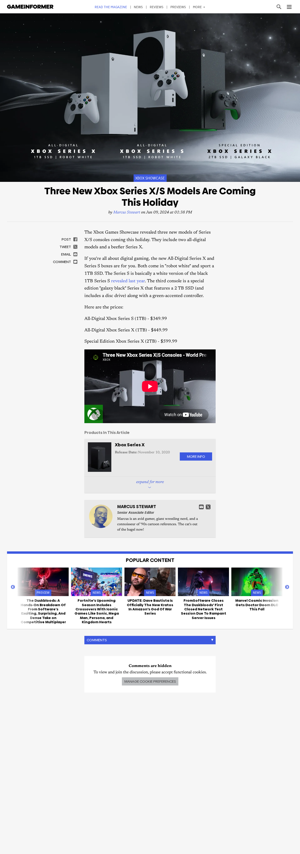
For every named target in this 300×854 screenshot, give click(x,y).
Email (201, 507)
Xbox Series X (130, 445)
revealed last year (128, 281)
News (138, 7)
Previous (13, 587)
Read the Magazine (111, 7)
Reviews (157, 7)
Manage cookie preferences (150, 681)
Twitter (208, 507)
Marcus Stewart (126, 213)
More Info (196, 456)
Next (287, 587)
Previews (178, 7)
